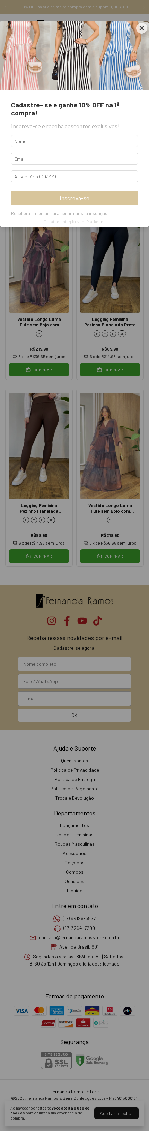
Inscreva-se (74, 198)
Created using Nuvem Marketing (75, 221)
